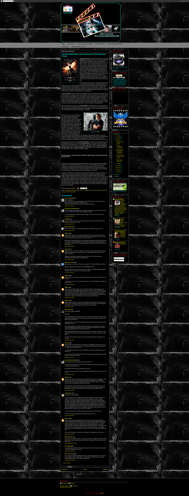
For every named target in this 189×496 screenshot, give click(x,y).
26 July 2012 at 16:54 (69, 230)
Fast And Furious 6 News (120, 142)
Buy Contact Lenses (69, 453)
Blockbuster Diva (68, 437)
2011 (116, 174)
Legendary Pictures (89, 190)
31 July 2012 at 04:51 (69, 415)
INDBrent (67, 287)
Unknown (67, 233)
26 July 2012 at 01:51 (69, 224)
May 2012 (118, 165)
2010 (116, 176)
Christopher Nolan (75, 190)
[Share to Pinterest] (86, 188)
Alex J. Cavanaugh (69, 198)
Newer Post (64, 469)
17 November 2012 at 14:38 (71, 443)
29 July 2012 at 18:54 (69, 390)
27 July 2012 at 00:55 (69, 259)
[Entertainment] (74, 485)
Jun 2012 (118, 163)
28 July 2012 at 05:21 (69, 306)
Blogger (101, 493)
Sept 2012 (118, 138)
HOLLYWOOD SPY (119, 199)
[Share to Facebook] (85, 188)
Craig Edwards (68, 393)
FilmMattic (67, 219)
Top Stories (63, 484)
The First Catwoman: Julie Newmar (119, 146)
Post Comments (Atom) (88, 474)
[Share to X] (83, 188)
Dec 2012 (118, 136)
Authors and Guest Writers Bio (85, 44)
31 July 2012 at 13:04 (69, 434)
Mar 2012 (118, 167)
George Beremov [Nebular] (71, 208)
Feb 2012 (118, 169)
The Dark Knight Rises (70, 191)
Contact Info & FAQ (99, 44)
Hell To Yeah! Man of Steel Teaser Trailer (120, 156)
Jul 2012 (118, 140)
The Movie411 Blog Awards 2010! (115, 44)
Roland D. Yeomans (69, 262)
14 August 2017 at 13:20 (70, 451)
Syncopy (63, 191)
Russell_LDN (68, 309)
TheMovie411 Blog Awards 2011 (78, 46)
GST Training (68, 446)
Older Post (105, 469)
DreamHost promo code (65, 485)
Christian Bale (68, 190)
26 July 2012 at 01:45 (69, 216)
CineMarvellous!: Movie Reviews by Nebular (121, 231)
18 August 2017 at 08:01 (70, 460)
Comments (117, 260)
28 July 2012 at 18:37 (69, 340)
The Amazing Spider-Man (119, 160)
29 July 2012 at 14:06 (69, 374)
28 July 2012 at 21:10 (69, 357)
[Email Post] (78, 188)
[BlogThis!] (82, 188)
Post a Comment (67, 463)
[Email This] (81, 188)
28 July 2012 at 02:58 (69, 297)
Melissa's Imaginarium (120, 242)
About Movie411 (71, 44)
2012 (116, 134)
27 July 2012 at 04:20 (69, 272)
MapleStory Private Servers (66, 487)
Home (63, 44)
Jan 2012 (118, 171)
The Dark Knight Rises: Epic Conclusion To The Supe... (119, 151)
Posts (116, 258)
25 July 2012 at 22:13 (69, 205)
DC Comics (82, 190)
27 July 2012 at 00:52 (69, 246)
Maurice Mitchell (68, 226)
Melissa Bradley (97, 190)
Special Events (65, 46)
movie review (104, 190)
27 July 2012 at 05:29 (69, 284)
